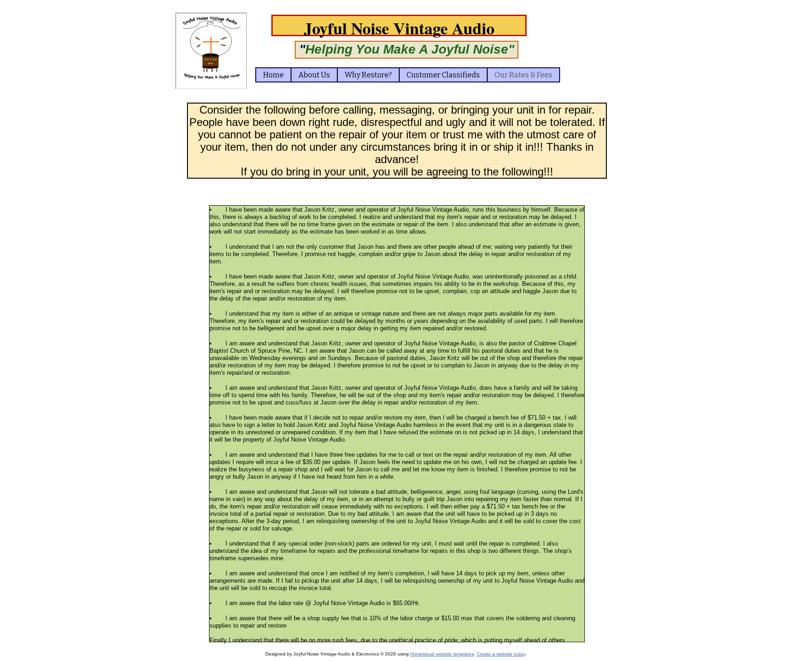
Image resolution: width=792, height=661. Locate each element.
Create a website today (501, 653)
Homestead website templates (442, 653)
